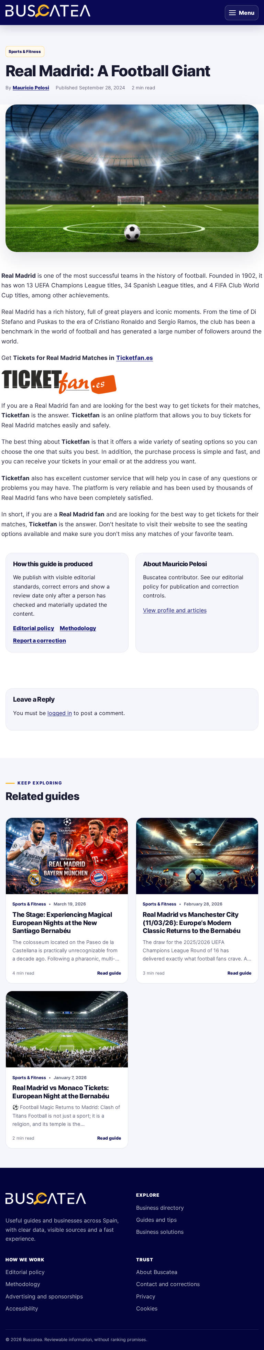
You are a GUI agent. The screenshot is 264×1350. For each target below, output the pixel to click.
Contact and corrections (168, 1284)
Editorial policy (33, 628)
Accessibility (22, 1308)
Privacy (145, 1296)
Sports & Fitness (25, 51)
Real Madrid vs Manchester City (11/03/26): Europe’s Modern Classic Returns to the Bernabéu (191, 923)
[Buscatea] (46, 1201)
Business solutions (160, 1231)
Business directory (160, 1207)
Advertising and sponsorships (44, 1296)
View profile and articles (175, 610)
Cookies (146, 1308)
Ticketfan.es (134, 357)
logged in (59, 713)
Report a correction (39, 640)
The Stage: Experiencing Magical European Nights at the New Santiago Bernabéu (62, 923)
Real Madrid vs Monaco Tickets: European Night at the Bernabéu (60, 1092)
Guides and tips (156, 1219)
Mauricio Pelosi (31, 87)
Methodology (78, 628)
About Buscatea (156, 1272)
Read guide (109, 973)
